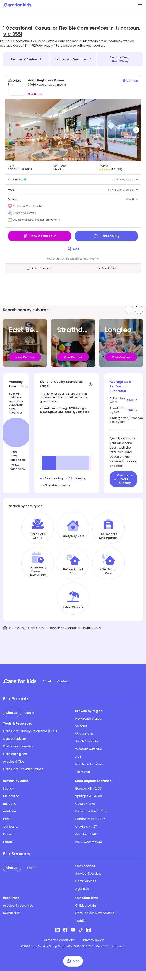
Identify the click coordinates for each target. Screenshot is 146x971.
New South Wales (88, 718)
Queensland (84, 734)
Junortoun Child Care (28, 628)
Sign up (12, 712)
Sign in (29, 712)
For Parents (16, 699)
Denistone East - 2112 (90, 811)
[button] (10, 130)
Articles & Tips (13, 761)
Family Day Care (73, 536)
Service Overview (88, 873)
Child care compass (18, 746)
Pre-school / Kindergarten (108, 536)
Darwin (8, 834)
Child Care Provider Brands (23, 769)
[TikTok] (81, 930)
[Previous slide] (129, 310)
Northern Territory (89, 764)
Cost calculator (14, 739)
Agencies (82, 889)
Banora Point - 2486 (90, 819)
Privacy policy (93, 940)
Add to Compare (41, 268)
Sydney (8, 788)
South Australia (86, 741)
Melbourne (11, 796)
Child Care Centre (37, 536)
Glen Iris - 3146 (86, 834)
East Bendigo (31, 330)
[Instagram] (88, 930)
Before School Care (73, 571)
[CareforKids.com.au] (19, 681)
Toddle (80, 921)
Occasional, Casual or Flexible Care (38, 571)
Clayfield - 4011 (86, 826)
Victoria (81, 726)
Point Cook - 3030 (88, 842)
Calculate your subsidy (125, 479)
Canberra (10, 826)
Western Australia (88, 749)
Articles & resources (18, 905)
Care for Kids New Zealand (94, 913)
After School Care (108, 571)
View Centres (25, 357)
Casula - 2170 (85, 804)
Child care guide (15, 754)
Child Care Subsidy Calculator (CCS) (30, 731)
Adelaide (9, 811)
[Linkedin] (57, 930)
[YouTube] (73, 930)
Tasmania (82, 772)
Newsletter (11, 913)
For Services (16, 854)
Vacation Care (73, 607)
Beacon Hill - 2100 (88, 788)
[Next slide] (139, 310)
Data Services (85, 881)
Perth (7, 819)
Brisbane (9, 804)
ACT (78, 756)
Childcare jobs (86, 905)
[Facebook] (65, 930)
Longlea (118, 330)
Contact (63, 681)
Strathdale (75, 330)
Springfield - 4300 (88, 796)
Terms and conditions (58, 940)
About (47, 681)
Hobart (8, 842)
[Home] (5, 628)
